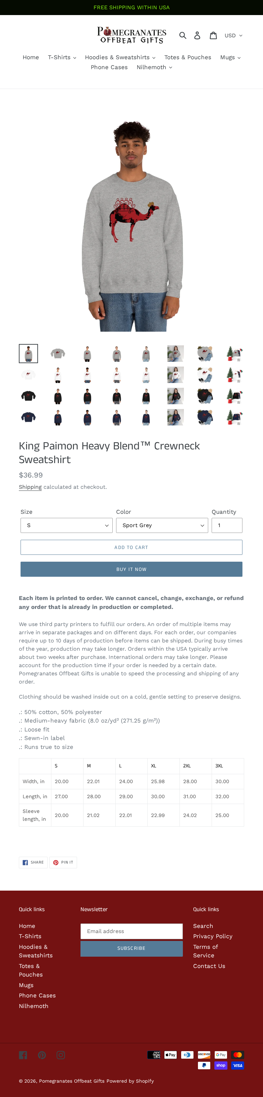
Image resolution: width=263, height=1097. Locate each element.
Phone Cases (37, 995)
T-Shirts (30, 936)
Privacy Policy (213, 936)
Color (123, 511)
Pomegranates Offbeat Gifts (71, 1081)
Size (27, 511)
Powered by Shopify (130, 1081)
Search (203, 925)
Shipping (30, 487)
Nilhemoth (34, 1006)
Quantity (224, 511)
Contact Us (209, 965)
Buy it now (131, 569)
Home (27, 925)
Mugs (26, 985)
